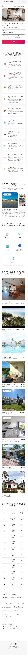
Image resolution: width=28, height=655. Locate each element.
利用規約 (17, 648)
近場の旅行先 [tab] (5, 597)
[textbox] (7, 37)
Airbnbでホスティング (18, 6)
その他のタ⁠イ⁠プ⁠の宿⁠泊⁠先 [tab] (15, 597)
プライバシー (11, 648)
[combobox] (13, 32)
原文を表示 (22, 2)
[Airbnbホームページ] (3, 6)
